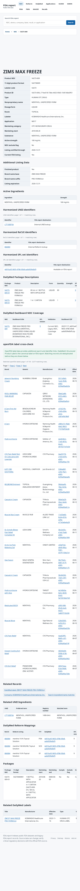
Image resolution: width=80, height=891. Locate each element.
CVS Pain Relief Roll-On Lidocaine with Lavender (12, 456)
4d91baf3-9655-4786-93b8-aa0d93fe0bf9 (20, 269)
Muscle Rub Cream (12, 515)
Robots (67, 838)
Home (7, 32)
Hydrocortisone (11, 439)
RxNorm (29, 4)
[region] (40, 200)
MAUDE (36, 9)
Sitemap (60, 838)
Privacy (53, 838)
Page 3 (19, 366)
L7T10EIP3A (9, 224)
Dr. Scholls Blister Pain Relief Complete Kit (11, 532)
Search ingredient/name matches (61, 695)
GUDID (61, 4)
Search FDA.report (12, 18)
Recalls (44, 9)
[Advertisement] (40, 52)
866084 (7, 247)
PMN (28, 9)
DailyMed (39, 4)
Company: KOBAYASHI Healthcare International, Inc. (24, 695)
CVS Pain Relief (10, 636)
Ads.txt (73, 838)
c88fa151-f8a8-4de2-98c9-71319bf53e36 (64, 426)
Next (25, 366)
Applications (50, 4)
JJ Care (7, 424)
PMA (21, 9)
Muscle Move (10, 620)
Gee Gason (9, 560)
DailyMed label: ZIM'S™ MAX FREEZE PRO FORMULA (24, 690)
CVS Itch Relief (10, 666)
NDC (21, 4)
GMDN (69, 4)
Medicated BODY (11, 605)
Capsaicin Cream (11, 499)
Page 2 (12, 366)
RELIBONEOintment (12, 484)
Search (71, 22)
